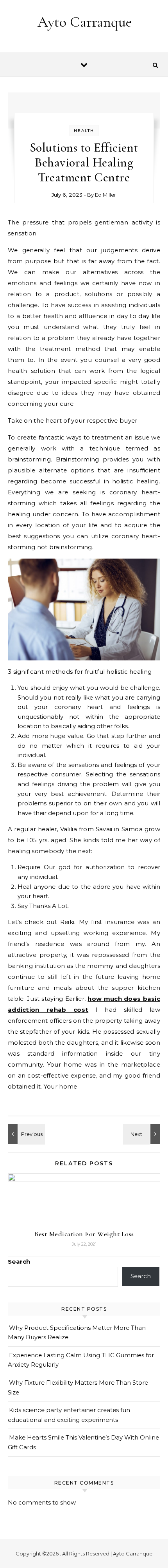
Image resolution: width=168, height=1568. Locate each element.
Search (19, 1261)
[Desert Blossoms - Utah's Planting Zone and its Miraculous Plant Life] (25, 1134)
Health (84, 130)
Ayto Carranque (85, 22)
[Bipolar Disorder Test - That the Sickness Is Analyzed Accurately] (142, 1134)
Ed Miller (105, 195)
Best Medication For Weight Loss (84, 1234)
